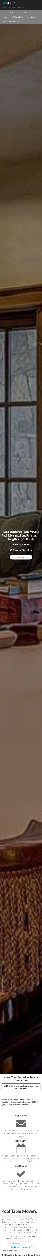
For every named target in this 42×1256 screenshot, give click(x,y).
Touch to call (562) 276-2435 (21, 1247)
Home (5, 13)
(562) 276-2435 (22, 550)
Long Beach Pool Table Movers (13, 8)
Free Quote (31, 17)
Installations (14, 13)
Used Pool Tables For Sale (11, 21)
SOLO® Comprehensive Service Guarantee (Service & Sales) (21, 1087)
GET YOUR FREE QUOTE (21, 557)
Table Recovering (27, 13)
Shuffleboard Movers (17, 17)
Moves (5, 17)
